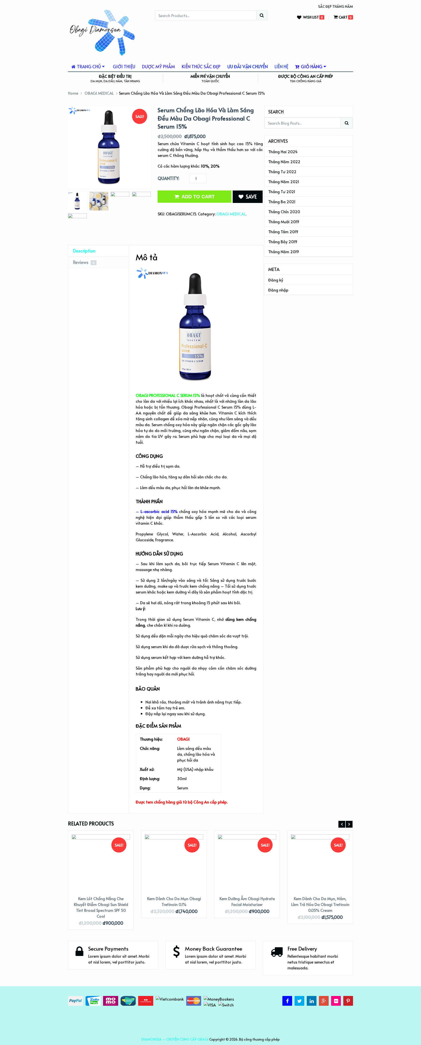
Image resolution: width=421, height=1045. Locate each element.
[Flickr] (336, 1001)
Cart (343, 17)
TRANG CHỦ (88, 66)
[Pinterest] (348, 1001)
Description (84, 251)
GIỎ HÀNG (311, 66)
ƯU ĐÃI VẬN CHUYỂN (247, 66)
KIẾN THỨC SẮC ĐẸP (201, 66)
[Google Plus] (324, 1001)
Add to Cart (198, 196)
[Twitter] (299, 1001)
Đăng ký (275, 279)
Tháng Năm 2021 (283, 181)
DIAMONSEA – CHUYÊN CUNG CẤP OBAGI (175, 1039)
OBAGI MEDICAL (99, 93)
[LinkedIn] (311, 1001)
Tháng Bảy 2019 (282, 241)
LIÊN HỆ (281, 66)
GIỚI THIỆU (124, 66)
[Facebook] (287, 1001)
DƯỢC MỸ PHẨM (158, 66)
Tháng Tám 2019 (283, 231)
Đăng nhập (278, 289)
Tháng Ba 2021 (282, 201)
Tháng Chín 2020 (284, 211)
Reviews (84, 262)
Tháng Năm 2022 (284, 161)
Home (73, 93)
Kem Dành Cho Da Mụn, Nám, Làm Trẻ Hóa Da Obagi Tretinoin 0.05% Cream (320, 904)
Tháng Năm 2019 (283, 251)
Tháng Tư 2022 (282, 171)
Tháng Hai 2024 (282, 151)
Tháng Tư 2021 (281, 191)
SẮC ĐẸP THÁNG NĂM (335, 6)
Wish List (311, 17)
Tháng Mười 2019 (283, 221)
